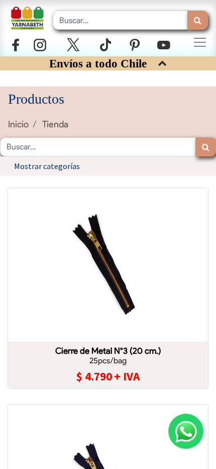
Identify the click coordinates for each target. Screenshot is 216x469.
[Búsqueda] (197, 20)
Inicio (18, 124)
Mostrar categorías (47, 166)
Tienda (55, 124)
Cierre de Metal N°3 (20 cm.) (108, 351)
